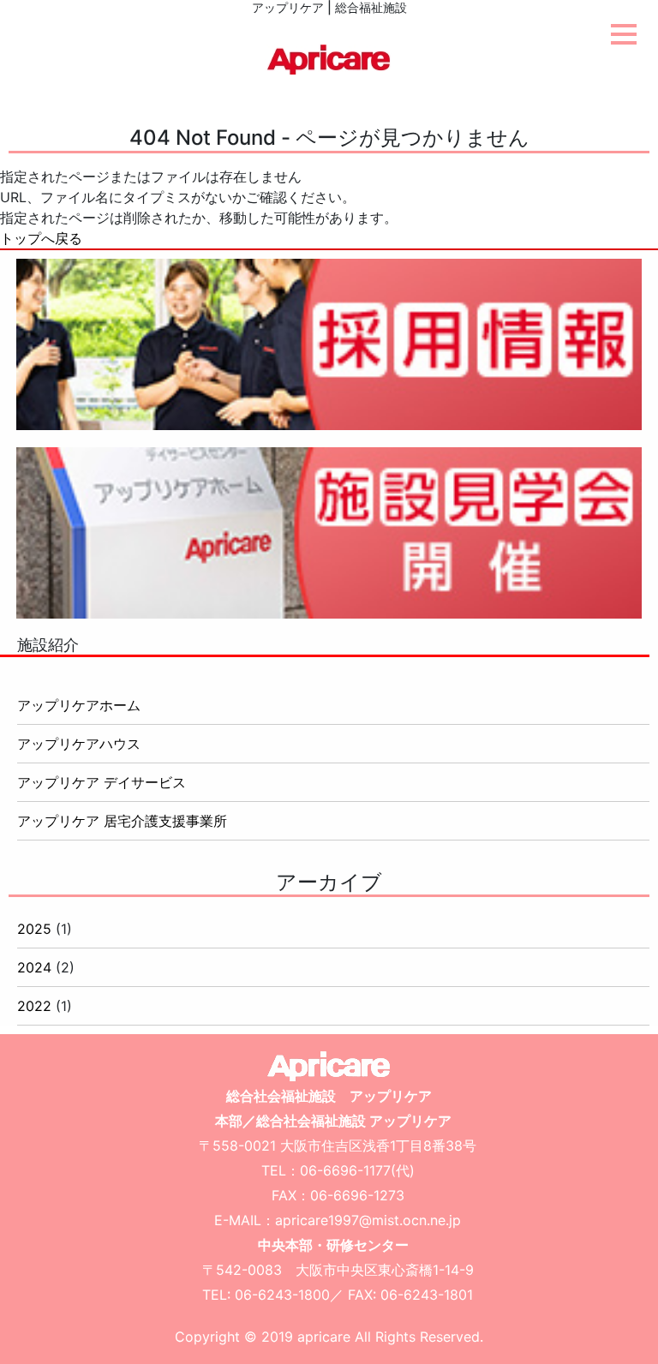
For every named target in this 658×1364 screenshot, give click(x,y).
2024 (34, 967)
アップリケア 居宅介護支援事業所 (122, 820)
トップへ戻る (41, 238)
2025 (34, 928)
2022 (34, 1005)
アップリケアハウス (79, 743)
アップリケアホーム (79, 705)
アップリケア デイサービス (101, 782)
